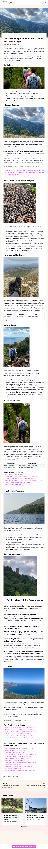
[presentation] (12, 805)
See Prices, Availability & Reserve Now (23, 846)
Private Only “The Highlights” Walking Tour (15, 760)
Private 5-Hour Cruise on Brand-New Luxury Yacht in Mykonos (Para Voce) (23, 480)
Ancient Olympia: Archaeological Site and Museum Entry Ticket (20, 754)
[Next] (45, 811)
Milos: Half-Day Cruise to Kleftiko (13, 768)
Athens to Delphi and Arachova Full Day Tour (16, 752)
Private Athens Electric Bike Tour (13, 484)
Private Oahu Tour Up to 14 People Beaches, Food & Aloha (10, 785)
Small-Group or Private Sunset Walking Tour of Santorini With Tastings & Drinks (24, 172)
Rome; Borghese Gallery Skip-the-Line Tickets (36, 785)
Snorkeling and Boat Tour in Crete (13, 474)
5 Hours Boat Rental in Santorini (13, 174)
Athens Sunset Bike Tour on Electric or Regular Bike (17, 482)
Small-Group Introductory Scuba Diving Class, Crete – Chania (20, 770)
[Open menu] (45, 2)
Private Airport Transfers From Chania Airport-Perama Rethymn (21, 731)
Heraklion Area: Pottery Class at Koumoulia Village (17, 733)
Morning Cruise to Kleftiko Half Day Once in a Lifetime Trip (19, 729)
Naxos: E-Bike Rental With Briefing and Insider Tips (17, 758)
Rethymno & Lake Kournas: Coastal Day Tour (16, 750)
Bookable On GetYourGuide (12, 776)
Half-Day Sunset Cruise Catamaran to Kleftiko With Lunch (19, 478)
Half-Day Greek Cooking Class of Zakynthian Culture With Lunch (21, 476)
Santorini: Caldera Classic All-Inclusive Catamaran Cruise (19, 737)
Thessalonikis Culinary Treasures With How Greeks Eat (18, 766)
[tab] (21, 826)
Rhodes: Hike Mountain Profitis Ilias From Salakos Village (11, 817)
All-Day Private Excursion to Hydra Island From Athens (18, 756)
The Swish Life (8, 44)
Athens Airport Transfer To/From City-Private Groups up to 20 (20, 762)
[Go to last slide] (3, 811)
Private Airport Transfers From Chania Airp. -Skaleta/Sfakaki (20, 735)
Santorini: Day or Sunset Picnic (12, 764)
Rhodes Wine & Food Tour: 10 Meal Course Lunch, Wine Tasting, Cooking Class (24, 170)
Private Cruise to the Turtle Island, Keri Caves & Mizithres (19, 748)
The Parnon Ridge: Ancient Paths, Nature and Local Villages (20, 727)
